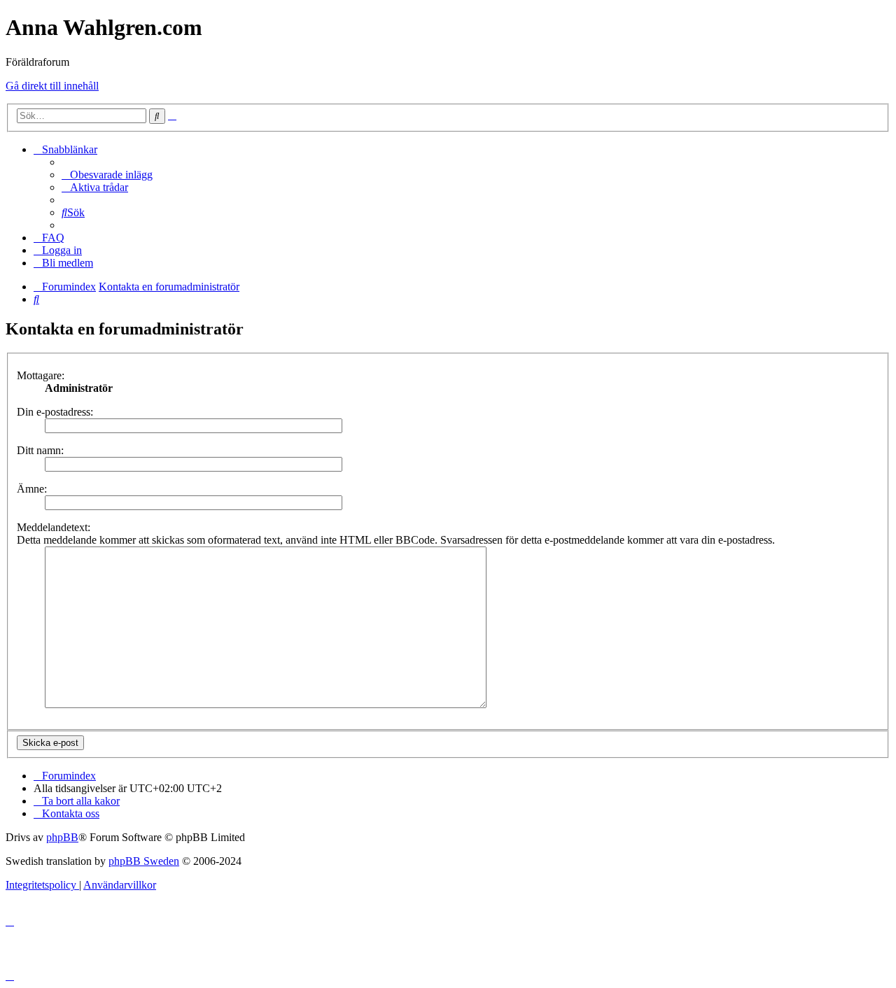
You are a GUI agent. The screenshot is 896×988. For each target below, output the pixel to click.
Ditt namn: (40, 450)
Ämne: (32, 489)
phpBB (62, 837)
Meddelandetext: (53, 527)
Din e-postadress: (55, 412)
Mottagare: (40, 375)
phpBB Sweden (143, 861)
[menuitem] (107, 175)
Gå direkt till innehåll (52, 86)
